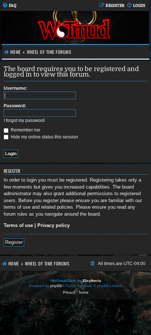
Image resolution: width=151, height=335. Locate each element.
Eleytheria (92, 281)
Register (14, 242)
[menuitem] (9, 6)
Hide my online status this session (44, 136)
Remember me (25, 130)
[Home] (74, 30)
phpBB (56, 286)
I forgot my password (24, 120)
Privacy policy (53, 225)
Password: (15, 105)
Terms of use (18, 225)
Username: (15, 88)
